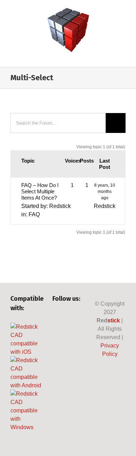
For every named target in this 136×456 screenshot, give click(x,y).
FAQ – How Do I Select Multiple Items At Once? (40, 191)
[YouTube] (79, 317)
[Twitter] (67, 317)
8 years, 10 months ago (104, 191)
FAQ (34, 214)
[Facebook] (55, 317)
